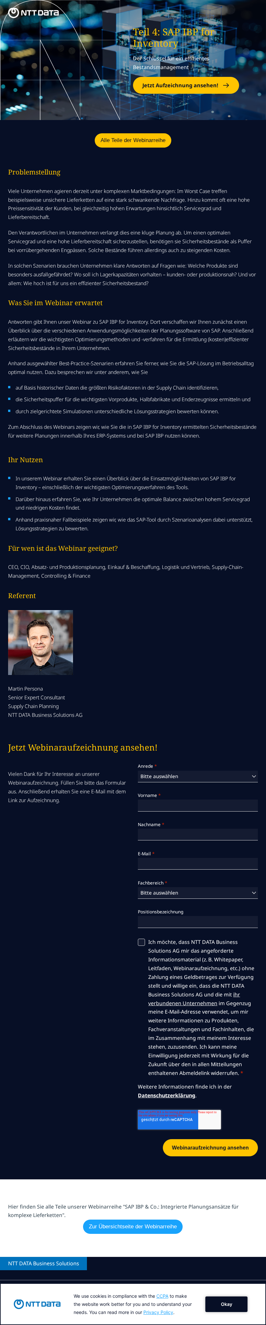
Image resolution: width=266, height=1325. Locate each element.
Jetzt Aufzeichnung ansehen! (180, 85)
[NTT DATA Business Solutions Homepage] (33, 13)
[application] (133, 1304)
